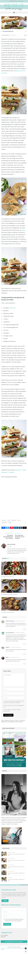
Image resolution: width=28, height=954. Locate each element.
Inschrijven (7, 924)
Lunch (25, 35)
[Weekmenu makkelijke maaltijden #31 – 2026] (4, 879)
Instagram (12, 472)
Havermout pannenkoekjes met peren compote (8, 537)
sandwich (14, 520)
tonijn (9, 522)
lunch (9, 520)
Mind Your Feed (5, 35)
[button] (14, 12)
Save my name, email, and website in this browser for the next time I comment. (13, 702)
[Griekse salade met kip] (14, 568)
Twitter (24, 470)
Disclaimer (3, 948)
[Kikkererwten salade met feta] (14, 586)
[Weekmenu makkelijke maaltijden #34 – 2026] (4, 860)
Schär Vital (12, 308)
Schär (23, 230)
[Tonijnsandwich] (14, 22)
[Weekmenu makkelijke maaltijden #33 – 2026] (4, 866)
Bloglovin (4, 472)
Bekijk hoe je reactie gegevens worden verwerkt (12, 721)
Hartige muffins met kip (8, 612)
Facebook (18, 470)
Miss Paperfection (10, 632)
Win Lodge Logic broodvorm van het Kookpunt (19, 537)
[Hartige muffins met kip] (14, 604)
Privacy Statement (9, 948)
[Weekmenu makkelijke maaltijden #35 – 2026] (4, 854)
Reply (24, 628)
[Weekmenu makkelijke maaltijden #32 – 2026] (4, 873)
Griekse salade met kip (8, 576)
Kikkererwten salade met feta (9, 594)
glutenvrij (4, 520)
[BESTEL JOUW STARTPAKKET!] (14, 749)
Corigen (2, 949)
